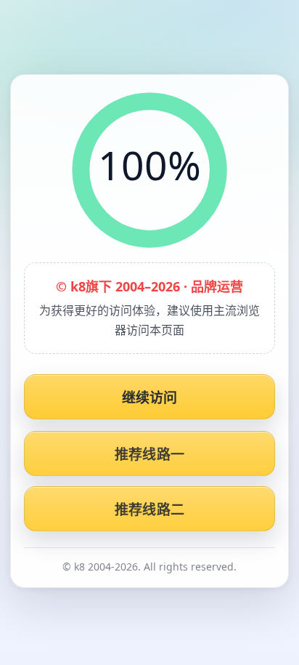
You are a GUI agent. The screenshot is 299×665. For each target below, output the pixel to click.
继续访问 (150, 397)
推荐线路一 (149, 454)
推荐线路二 (149, 509)
